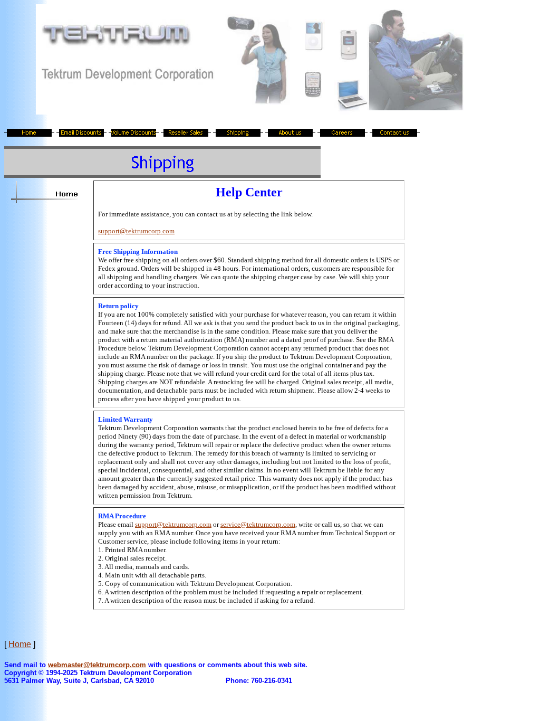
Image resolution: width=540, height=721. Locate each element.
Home (19, 644)
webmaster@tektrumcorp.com (97, 665)
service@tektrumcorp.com (257, 524)
